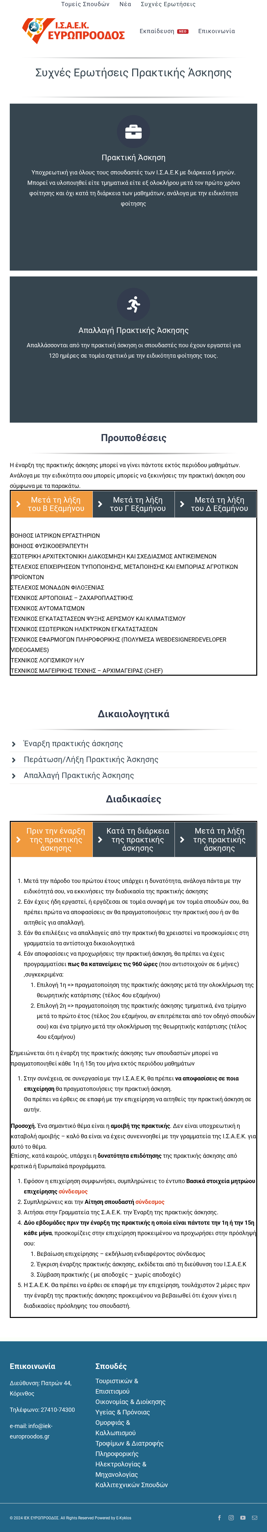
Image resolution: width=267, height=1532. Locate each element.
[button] (133, 744)
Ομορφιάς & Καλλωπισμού (115, 1428)
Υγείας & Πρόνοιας (122, 1412)
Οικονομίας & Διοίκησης (130, 1402)
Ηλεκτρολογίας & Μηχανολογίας (120, 1469)
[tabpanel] (133, 602)
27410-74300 (58, 1409)
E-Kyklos (123, 1518)
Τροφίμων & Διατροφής (129, 1443)
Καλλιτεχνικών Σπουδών (131, 1485)
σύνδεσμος (73, 1191)
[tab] (52, 504)
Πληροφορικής (117, 1454)
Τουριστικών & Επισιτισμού (116, 1386)
